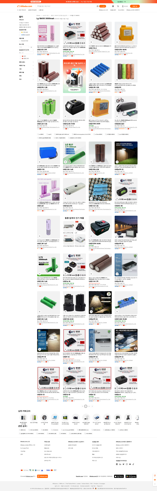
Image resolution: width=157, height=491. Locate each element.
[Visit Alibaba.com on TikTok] (133, 464)
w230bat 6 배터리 (124, 430)
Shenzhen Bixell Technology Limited (46, 172)
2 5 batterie (55, 430)
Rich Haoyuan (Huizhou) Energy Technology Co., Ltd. (74, 209)
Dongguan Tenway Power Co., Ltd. (71, 127)
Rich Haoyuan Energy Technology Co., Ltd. (73, 54)
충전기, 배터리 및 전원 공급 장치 (59, 15)
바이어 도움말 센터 (97, 445)
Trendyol (96, 483)
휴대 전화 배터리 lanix (84, 430)
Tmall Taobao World (70, 483)
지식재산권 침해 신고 (97, 457)
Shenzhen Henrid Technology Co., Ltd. (46, 90)
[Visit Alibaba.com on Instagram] (127, 464)
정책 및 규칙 (47, 460)
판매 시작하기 (119, 448)
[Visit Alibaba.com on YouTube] (130, 464)
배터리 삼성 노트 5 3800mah (62, 134)
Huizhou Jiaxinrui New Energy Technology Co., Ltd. (100, 90)
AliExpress (55, 483)
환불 (93, 454)
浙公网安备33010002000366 (105, 488)
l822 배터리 (45, 430)
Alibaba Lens (29, 476)
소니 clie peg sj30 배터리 (68, 430)
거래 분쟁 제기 (95, 451)
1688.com (61, 483)
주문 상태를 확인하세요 (122, 451)
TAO (91, 483)
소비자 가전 (46, 15)
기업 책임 (22, 451)
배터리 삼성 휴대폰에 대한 (45, 137)
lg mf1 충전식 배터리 (123, 134)
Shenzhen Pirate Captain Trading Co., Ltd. (99, 51)
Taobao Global (85, 483)
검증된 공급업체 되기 (121, 454)
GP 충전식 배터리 (111, 134)
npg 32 (49, 134)
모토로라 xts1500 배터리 (75, 137)
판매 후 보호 (47, 454)
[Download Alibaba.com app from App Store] (119, 476)
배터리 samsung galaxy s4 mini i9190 (82, 134)
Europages (102, 483)
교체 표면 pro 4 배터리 (110, 430)
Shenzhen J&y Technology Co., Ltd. (123, 53)
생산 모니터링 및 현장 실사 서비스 (53, 457)
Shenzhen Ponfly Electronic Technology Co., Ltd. (100, 209)
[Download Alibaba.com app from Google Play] (131, 476)
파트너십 (118, 457)
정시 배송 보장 (48, 451)
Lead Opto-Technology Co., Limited (124, 172)
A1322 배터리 (89, 433)
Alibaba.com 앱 (94, 476)
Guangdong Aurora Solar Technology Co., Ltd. (48, 127)
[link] (155, 475)
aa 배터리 (41, 134)
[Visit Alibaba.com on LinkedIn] (120, 464)
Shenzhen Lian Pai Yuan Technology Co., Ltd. (126, 127)
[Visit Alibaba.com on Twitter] (123, 464)
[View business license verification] (93, 488)
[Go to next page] (92, 406)
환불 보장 (46, 448)
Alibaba (38, 15)
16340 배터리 (41, 433)
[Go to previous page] (82, 406)
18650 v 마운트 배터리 (60, 137)
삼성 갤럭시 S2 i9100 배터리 (27, 433)
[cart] (118, 6)
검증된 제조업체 (72, 445)
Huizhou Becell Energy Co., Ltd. (97, 172)
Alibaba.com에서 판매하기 (122, 445)
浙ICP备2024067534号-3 (120, 488)
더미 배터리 (63, 433)
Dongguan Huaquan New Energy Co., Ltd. (73, 172)
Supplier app (79, 476)
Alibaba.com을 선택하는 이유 (27, 445)
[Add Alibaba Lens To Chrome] (42, 476)
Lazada (78, 483)
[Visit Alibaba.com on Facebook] (117, 464)
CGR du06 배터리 (34, 430)
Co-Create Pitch (24, 448)
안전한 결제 (47, 445)
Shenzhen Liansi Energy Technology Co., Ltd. (48, 53)
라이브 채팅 (95, 448)
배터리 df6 (23, 430)
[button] (98, 6)
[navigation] (26, 211)
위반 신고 (94, 460)
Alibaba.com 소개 (25, 441)
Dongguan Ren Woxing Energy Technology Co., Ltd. (100, 128)
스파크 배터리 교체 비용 (76, 433)
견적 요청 (70, 448)
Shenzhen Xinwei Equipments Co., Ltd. (46, 209)
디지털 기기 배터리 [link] (74, 15)
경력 (21, 454)
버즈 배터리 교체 (52, 433)
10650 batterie (96, 430)
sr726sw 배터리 (98, 134)
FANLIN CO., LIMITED (120, 90)
